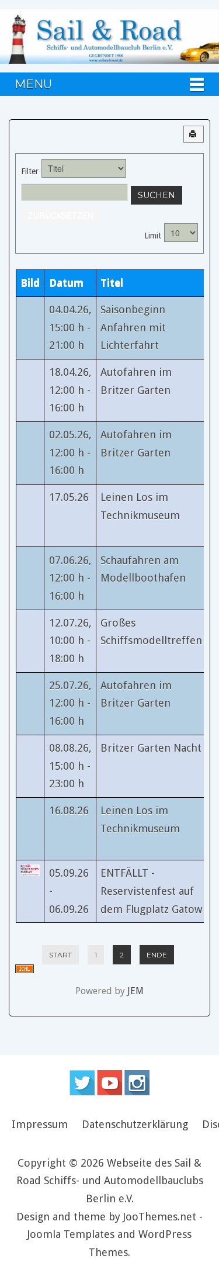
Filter (30, 171)
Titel (111, 282)
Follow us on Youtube (109, 1082)
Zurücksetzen (60, 215)
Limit (152, 235)
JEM (135, 991)
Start (60, 954)
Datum (66, 282)
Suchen (156, 195)
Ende (157, 954)
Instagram (137, 1082)
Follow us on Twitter (82, 1082)
